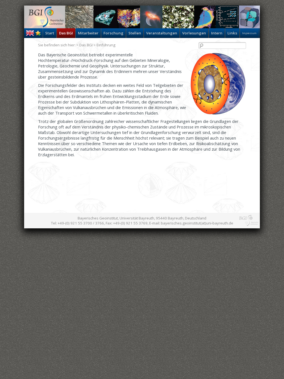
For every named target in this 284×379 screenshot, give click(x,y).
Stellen (134, 33)
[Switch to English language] (30, 34)
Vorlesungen (194, 33)
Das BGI (66, 33)
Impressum (249, 33)
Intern (216, 33)
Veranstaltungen (161, 33)
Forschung (113, 33)
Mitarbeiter (88, 33)
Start (49, 33)
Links (232, 33)
